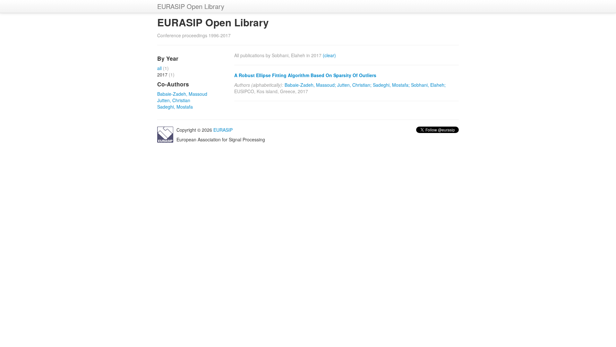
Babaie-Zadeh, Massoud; (310, 85)
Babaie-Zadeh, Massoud (182, 94)
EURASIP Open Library (190, 6)
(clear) (329, 55)
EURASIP (223, 130)
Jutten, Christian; (354, 85)
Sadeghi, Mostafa (175, 106)
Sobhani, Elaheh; (428, 85)
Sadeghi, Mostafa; (391, 85)
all (159, 68)
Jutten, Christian (173, 100)
